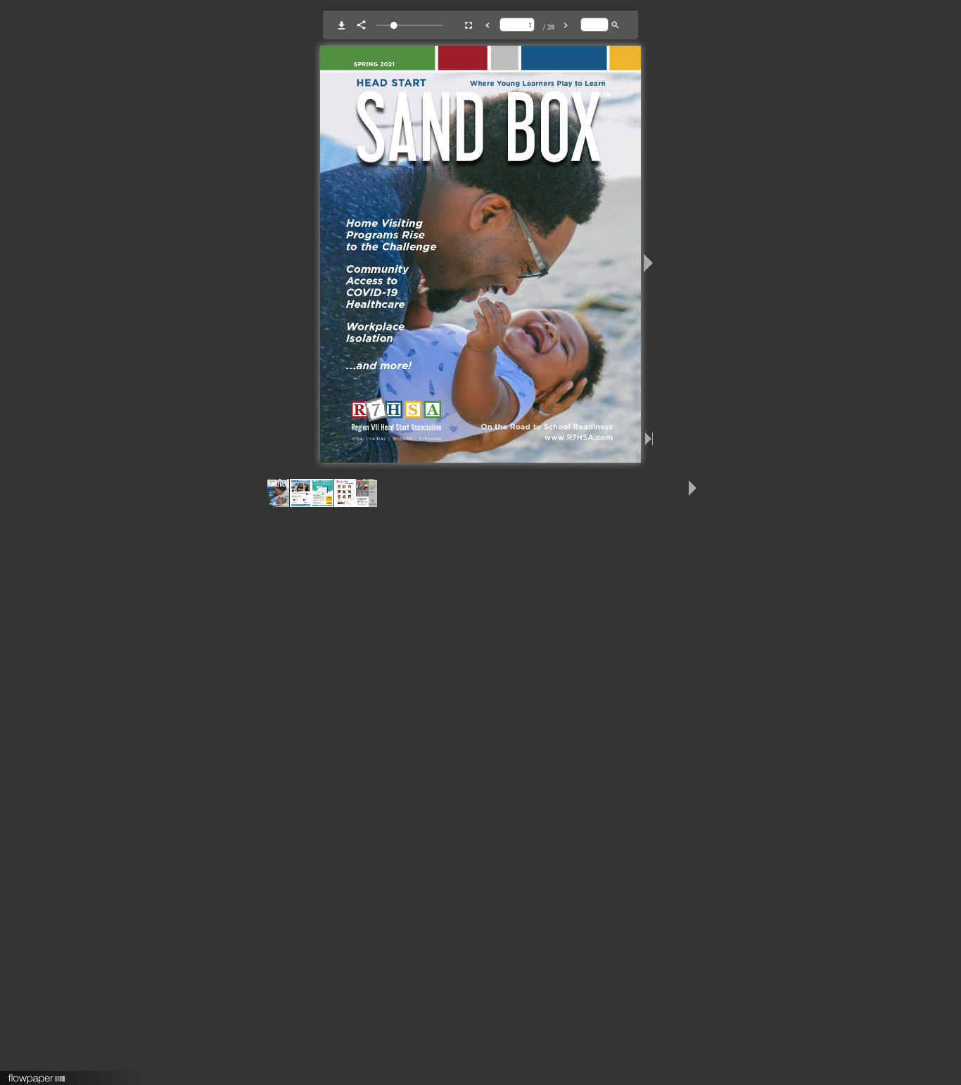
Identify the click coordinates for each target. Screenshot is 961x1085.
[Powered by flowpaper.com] (37, 1073)
